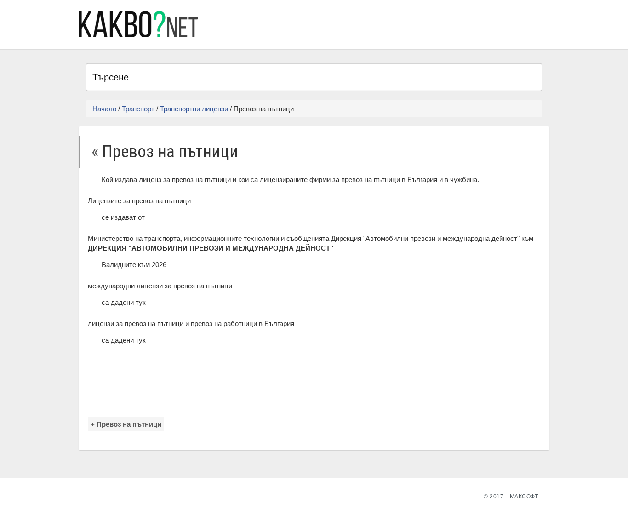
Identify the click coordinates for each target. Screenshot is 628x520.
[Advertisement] (434, 23)
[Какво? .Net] (138, 24)
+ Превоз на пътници (126, 424)
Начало (104, 109)
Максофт (524, 496)
